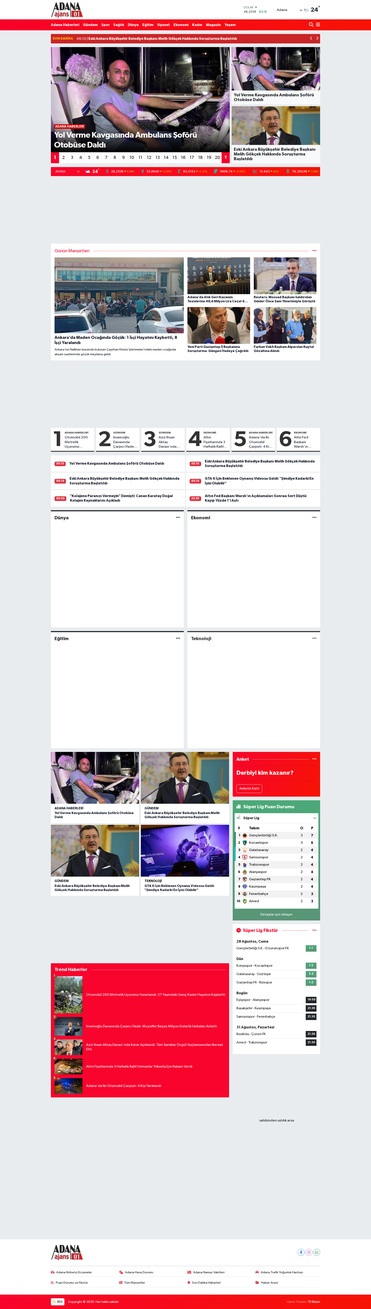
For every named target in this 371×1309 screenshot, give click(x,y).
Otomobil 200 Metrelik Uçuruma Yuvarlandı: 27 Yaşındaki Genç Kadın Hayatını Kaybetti (77, 442)
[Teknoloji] (314, 638)
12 (149, 157)
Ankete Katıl (249, 788)
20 (217, 157)
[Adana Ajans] (67, 9)
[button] (311, 39)
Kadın (197, 25)
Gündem (90, 25)
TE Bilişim (314, 1301)
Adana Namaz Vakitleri (209, 1272)
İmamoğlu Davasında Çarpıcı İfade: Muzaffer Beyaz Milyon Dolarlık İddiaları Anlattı (124, 442)
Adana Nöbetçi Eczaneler (74, 1272)
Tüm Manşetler (134, 1282)
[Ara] (311, 24)
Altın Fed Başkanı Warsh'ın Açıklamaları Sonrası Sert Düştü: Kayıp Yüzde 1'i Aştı (304, 442)
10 (131, 157)
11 (140, 157)
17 (192, 157)
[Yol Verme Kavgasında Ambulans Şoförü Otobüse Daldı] (95, 778)
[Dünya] (178, 517)
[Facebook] (301, 1252)
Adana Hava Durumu (139, 1272)
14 (166, 157)
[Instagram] (308, 1252)
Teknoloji (201, 638)
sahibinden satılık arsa (276, 1120)
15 (174, 157)
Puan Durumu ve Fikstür (72, 1282)
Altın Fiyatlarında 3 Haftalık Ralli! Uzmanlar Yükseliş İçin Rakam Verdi (214, 442)
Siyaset (163, 25)
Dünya (133, 25)
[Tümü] (314, 759)
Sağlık (118, 25)
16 (183, 157)
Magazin (213, 25)
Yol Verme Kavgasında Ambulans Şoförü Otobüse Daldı (116, 463)
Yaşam (230, 25)
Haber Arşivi (269, 1282)
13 (157, 157)
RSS (59, 1301)
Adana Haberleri (65, 25)
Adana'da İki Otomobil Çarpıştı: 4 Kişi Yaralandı (260, 442)
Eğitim (148, 25)
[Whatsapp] (316, 1252)
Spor (105, 25)
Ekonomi (181, 25)
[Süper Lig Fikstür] (314, 930)
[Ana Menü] (317, 24)
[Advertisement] (185, 210)
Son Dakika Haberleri (206, 1282)
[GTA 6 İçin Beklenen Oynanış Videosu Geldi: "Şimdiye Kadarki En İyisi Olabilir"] (185, 851)
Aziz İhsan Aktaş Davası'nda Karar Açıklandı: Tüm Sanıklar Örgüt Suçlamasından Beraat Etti (171, 442)
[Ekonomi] (314, 517)
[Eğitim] (178, 638)
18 (200, 157)
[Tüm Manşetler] (314, 251)
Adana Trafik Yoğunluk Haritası (282, 1272)
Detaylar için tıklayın (276, 914)
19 (209, 157)
